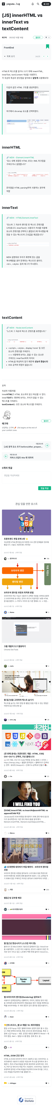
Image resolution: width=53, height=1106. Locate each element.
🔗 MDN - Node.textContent (19, 327)
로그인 (46, 4)
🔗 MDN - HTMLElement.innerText (22, 218)
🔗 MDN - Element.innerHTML (20, 157)
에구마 (4, 37)
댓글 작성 (45, 488)
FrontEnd (9, 47)
